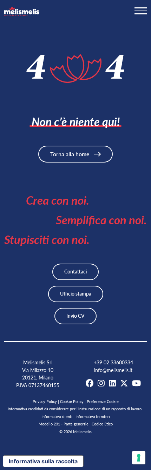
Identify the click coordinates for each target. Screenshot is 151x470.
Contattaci (75, 271)
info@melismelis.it (113, 370)
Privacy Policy (45, 401)
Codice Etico (102, 424)
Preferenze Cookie (103, 401)
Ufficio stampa (75, 294)
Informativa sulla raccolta (43, 461)
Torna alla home (70, 154)
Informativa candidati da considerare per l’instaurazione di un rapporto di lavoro (75, 408)
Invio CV (75, 316)
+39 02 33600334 (113, 362)
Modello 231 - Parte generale (63, 424)
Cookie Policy (72, 401)
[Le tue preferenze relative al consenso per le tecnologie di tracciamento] (138, 457)
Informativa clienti (56, 416)
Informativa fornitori (93, 416)
